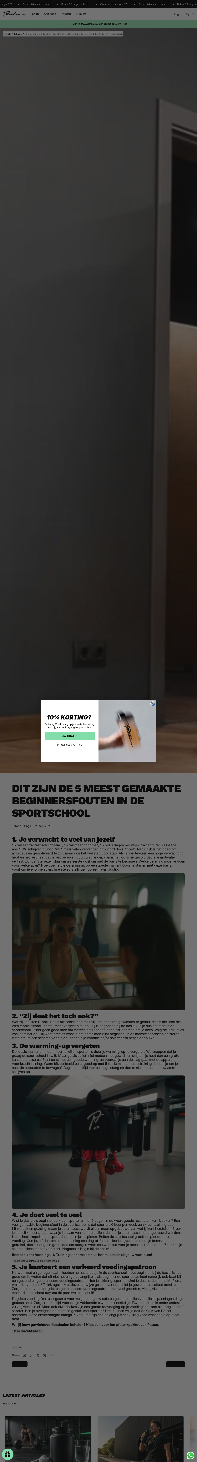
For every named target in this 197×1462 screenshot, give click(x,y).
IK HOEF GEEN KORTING (69, 744)
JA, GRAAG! (69, 736)
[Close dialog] (153, 704)
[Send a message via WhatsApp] (190, 1455)
